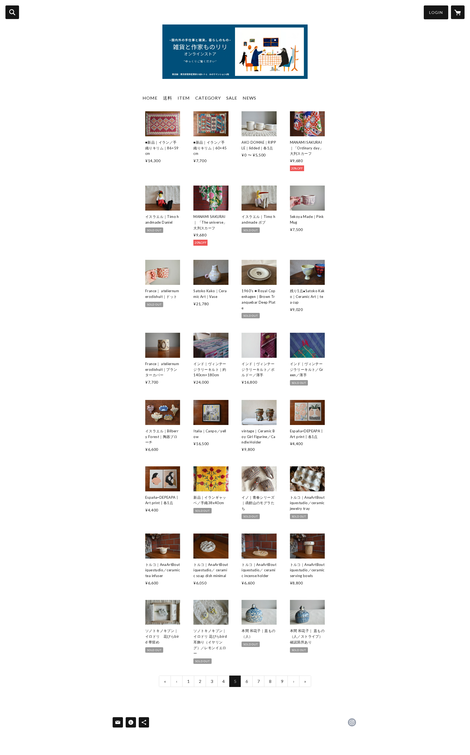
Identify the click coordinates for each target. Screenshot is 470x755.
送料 (167, 97)
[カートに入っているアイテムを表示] (458, 12)
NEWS (249, 97)
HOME (150, 97)
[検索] (12, 12)
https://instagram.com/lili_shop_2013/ (352, 722)
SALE (231, 97)
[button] (436, 12)
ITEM (184, 97)
